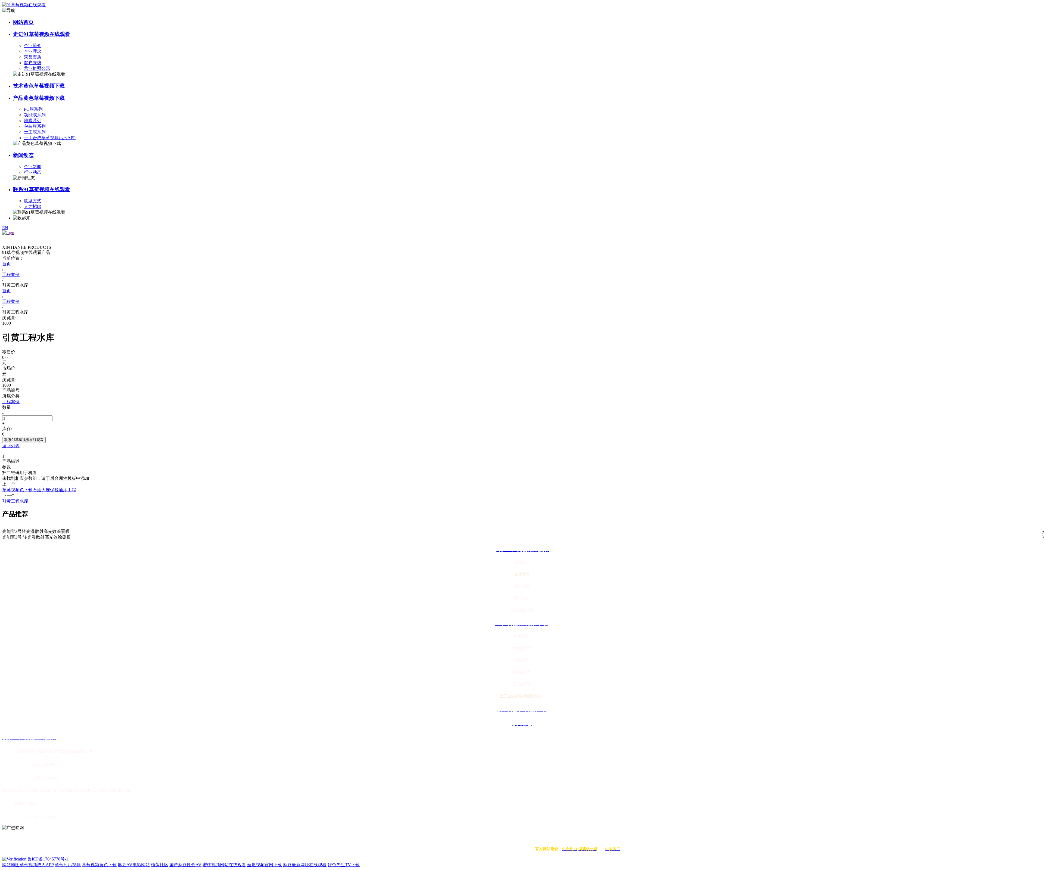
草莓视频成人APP (37, 864)
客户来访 (32, 62)
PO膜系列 (33, 109)
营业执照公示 (37, 68)
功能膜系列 (35, 115)
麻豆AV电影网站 (134, 864)
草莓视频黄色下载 (99, 864)
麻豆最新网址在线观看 (305, 864)
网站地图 (11, 864)
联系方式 (32, 200)
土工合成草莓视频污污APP (50, 137)
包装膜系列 (35, 126)
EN (5, 227)
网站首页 (23, 22)
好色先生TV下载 (344, 864)
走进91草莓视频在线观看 (41, 34)
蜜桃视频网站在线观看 (224, 864)
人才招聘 (32, 206)
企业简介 (32, 45)
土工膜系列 (35, 132)
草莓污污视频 (68, 864)
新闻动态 (23, 155)
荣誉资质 (32, 57)
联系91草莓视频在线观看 (41, 189)
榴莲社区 (159, 864)
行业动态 (32, 172)
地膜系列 (32, 120)
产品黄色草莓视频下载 (39, 98)
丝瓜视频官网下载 (264, 864)
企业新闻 (32, 166)
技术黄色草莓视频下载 (39, 86)
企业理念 (32, 51)
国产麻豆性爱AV (185, 864)
